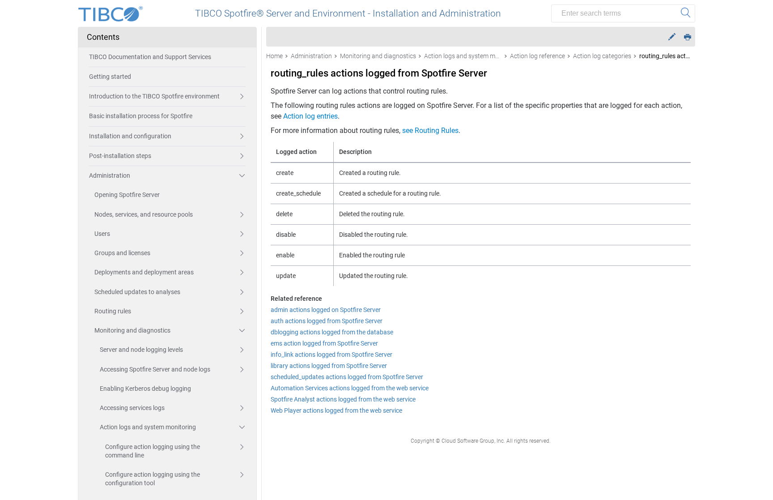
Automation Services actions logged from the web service (350, 388)
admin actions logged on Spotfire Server (326, 309)
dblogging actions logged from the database (332, 332)
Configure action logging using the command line (152, 451)
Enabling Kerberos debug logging (145, 388)
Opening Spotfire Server (127, 194)
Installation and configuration (130, 136)
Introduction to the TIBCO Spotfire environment (154, 96)
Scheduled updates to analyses (137, 291)
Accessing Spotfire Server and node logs (155, 369)
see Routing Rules (430, 130)
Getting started (110, 76)
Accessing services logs (132, 407)
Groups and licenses (122, 252)
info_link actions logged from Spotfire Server (331, 354)
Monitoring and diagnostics (132, 330)
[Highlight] (671, 37)
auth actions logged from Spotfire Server (326, 321)
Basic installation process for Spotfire (140, 116)
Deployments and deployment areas (144, 272)
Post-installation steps (120, 155)
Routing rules (112, 311)
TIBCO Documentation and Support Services (150, 56)
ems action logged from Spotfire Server (324, 343)
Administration (109, 175)
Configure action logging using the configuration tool (152, 479)
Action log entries (310, 116)
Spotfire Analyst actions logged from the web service (343, 399)
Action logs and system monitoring (148, 427)
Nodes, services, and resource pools (143, 214)
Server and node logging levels (141, 349)
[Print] (687, 36)
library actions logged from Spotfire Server (329, 365)
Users (102, 233)
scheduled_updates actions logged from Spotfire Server (347, 376)
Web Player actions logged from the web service (336, 410)
